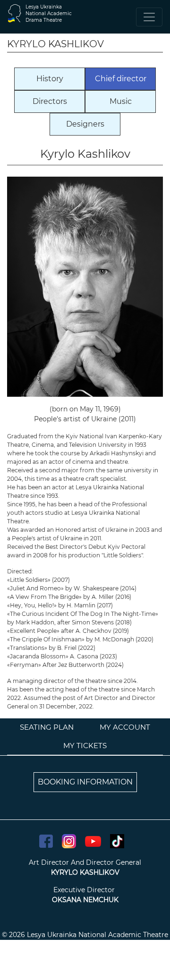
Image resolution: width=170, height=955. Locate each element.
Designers (85, 123)
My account (125, 727)
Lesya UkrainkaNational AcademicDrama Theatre (49, 13)
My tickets (85, 745)
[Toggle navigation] (149, 17)
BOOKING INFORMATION (85, 781)
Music (121, 101)
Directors (50, 101)
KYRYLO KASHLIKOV (85, 872)
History (49, 78)
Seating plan (47, 727)
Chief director (120, 78)
